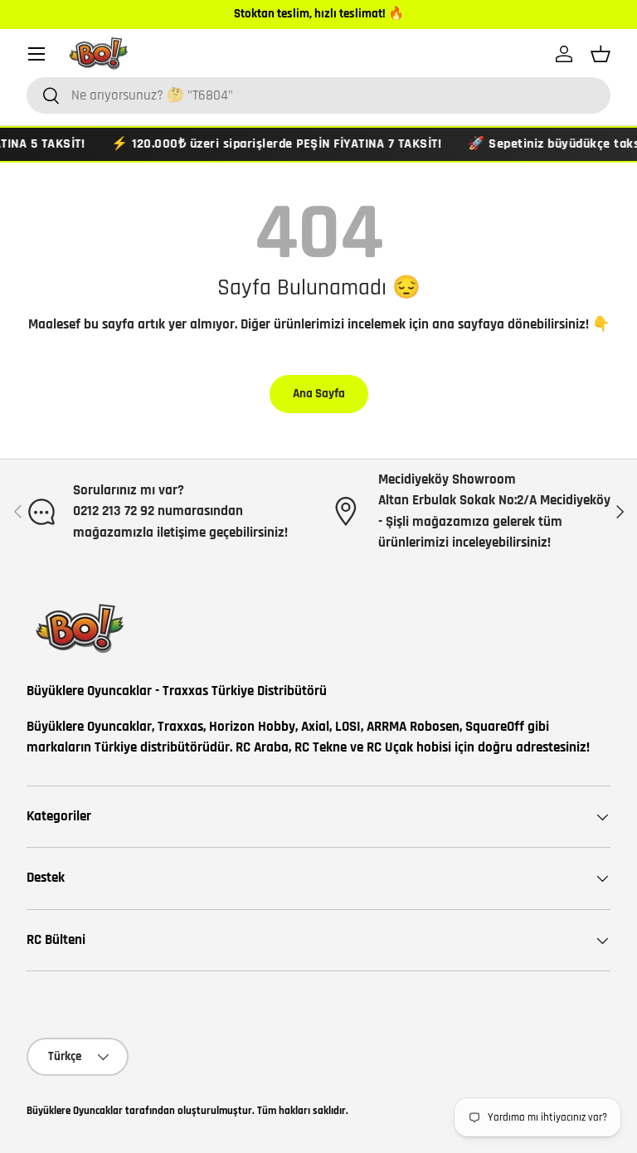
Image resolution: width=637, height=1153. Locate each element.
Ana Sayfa (319, 393)
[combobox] (318, 95)
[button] (600, 54)
